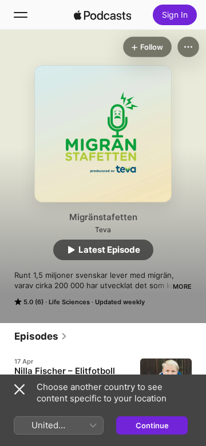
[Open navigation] (20, 14)
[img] (102, 15)
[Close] (19, 389)
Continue (152, 425)
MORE (182, 286)
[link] (41, 336)
